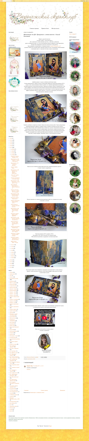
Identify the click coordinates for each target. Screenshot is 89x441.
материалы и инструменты (12, 320)
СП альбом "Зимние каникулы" (14, 386)
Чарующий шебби (13, 406)
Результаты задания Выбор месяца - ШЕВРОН (15, 214)
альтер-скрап (12, 273)
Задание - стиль (13, 293)
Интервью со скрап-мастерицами (14, 314)
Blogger (50, 425)
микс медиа (12, 322)
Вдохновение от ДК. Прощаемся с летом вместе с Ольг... (15, 181)
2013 (11, 265)
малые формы (12, 316)
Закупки (11, 312)
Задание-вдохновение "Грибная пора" (15, 227)
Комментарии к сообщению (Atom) (37, 392)
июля (12, 246)
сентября (13, 154)
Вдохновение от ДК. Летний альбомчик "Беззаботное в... (15, 218)
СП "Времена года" (13, 352)
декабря (12, 149)
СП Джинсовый (13, 388)
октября (12, 152)
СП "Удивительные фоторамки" (13, 375)
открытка (11, 332)
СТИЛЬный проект (13, 394)
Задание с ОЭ (12, 302)
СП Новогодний (13, 390)
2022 (11, 138)
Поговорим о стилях (14, 335)
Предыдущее (62, 390)
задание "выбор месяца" (14, 296)
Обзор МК (12, 329)
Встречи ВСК (12, 284)
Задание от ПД (13, 300)
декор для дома (13, 287)
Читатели (11, 407)
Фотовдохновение (13, 401)
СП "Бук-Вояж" (13, 351)
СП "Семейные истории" (15, 367)
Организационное (13, 331)
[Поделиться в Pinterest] (46, 357)
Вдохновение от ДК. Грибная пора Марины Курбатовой (15, 171)
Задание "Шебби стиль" (14, 168)
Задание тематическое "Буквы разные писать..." (15, 201)
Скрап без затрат (13, 344)
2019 (11, 143)
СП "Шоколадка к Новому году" (13, 380)
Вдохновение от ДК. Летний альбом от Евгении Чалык (15, 194)
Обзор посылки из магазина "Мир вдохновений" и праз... (14, 223)
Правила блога (45, 28)
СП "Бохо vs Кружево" (14, 348)
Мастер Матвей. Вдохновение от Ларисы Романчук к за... (15, 186)
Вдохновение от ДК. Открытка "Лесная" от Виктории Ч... (15, 160)
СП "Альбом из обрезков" (13, 346)
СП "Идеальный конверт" (13, 355)
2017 (11, 147)
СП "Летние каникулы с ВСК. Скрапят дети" (14, 357)
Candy (11, 409)
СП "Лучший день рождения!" (13, 360)
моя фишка (12, 323)
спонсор (11, 393)
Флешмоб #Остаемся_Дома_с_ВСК (14, 398)
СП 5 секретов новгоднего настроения (14, 383)
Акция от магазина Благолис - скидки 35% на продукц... (15, 191)
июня (12, 248)
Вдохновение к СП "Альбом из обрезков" (14, 164)
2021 (11, 140)
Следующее (26, 390)
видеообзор (12, 281)
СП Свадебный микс (14, 391)
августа (12, 244)
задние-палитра (13, 310)
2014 (11, 263)
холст (11, 404)
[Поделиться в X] (43, 357)
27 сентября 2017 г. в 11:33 (38, 365)
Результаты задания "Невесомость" (15, 198)
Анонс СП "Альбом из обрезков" (15, 176)
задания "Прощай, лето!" (55, 46)
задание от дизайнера (14, 299)
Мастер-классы (55, 28)
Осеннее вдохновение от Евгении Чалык (15, 178)
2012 (11, 267)
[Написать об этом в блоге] (42, 357)
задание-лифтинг (13, 309)
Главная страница (34, 28)
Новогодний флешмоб (14, 326)
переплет (11, 334)
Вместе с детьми (13, 282)
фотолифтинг (12, 403)
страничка (12, 396)
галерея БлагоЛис (13, 285)
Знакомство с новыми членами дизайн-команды (15, 234)
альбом (11, 272)
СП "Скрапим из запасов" (13, 371)
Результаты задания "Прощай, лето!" (15, 157)
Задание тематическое (14, 303)
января (12, 257)
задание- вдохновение (14, 306)
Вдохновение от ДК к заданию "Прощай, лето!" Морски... (15, 230)
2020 (11, 142)
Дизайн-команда (13, 290)
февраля (13, 255)
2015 (11, 261)
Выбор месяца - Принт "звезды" (14, 242)
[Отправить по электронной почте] (41, 357)
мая (12, 250)
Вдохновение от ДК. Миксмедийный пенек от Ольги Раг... (15, 210)
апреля (12, 252)
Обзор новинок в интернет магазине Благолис (15, 205)
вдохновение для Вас (31, 358)
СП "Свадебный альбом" (14, 364)
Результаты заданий (14, 341)
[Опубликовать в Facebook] (45, 357)
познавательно (13, 337)
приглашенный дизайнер (15, 338)
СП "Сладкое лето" (13, 372)
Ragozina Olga (30, 365)
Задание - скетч (13, 292)
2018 (11, 145)
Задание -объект (13, 295)
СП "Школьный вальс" (14, 376)
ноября (12, 151)
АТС (11, 275)
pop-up (11, 410)
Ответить (28, 369)
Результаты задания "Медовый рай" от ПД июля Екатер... (15, 238)
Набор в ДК (12, 325)
